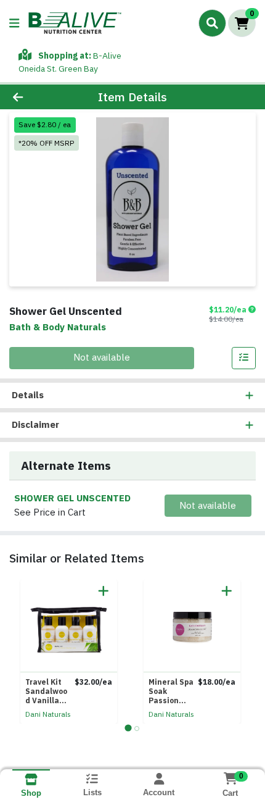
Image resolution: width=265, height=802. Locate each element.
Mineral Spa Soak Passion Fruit (171, 691)
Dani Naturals (48, 714)
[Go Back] (40, 97)
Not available (101, 357)
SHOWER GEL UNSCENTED (72, 498)
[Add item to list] (244, 358)
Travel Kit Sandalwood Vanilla (46, 691)
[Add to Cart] (103, 591)
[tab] (127, 727)
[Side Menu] (14, 23)
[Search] (212, 22)
